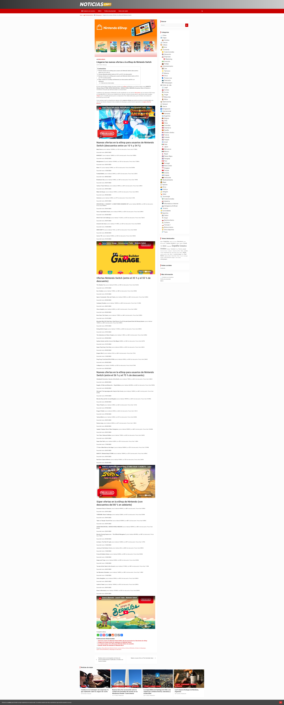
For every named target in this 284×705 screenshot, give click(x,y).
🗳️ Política (164, 189)
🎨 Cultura (163, 45)
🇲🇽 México (165, 151)
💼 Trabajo (165, 64)
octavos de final (163, 254)
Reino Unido (174, 255)
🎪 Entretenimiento (166, 66)
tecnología (185, 255)
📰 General (164, 104)
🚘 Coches (165, 90)
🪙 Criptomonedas (168, 52)
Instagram (170, 250)
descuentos (138, 92)
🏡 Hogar (165, 95)
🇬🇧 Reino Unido (167, 166)
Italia (182, 250)
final (177, 249)
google (184, 249)
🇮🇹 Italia (164, 144)
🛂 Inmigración (165, 109)
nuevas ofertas (121, 648)
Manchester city (167, 252)
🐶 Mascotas (166, 97)
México (181, 252)
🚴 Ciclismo (166, 222)
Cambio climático (171, 243)
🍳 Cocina (165, 92)
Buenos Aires (162, 243)
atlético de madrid (173, 241)
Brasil (184, 241)
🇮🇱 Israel (165, 142)
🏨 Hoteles (165, 40)
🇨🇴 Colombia (166, 125)
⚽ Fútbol (165, 215)
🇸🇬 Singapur (166, 168)
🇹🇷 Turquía (165, 170)
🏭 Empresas (166, 57)
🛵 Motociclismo (167, 227)
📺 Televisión (166, 80)
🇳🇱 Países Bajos (167, 156)
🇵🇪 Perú (164, 161)
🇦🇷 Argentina (166, 116)
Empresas (169, 246)
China (177, 243)
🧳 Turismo (164, 208)
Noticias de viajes (87, 667)
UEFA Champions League (169, 257)
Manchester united (175, 252)
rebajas (98, 95)
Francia (180, 249)
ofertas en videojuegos (140, 648)
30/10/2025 (177, 693)
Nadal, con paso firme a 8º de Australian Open (142, 658)
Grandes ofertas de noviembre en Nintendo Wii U (111, 645)
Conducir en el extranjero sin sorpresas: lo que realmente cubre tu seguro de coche (94, 690)
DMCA (99, 11)
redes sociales (168, 255)
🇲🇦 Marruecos (166, 149)
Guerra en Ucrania (163, 250)
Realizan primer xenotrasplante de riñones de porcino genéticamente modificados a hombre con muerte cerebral (110, 659)
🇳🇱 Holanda (165, 137)
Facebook (173, 249)
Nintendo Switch (113, 648)
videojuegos (163, 259)
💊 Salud (163, 194)
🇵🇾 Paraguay (166, 158)
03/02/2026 (84, 693)
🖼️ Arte (164, 47)
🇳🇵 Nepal (165, 154)
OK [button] (280, 702)
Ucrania (162, 257)
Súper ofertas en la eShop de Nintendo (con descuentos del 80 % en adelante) (117, 80)
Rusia (178, 255)
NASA (184, 252)
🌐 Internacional (165, 111)
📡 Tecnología (165, 196)
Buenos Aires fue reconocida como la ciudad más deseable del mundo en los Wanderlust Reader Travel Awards (125, 691)
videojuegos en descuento (115, 649)
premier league (177, 254)
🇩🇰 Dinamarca (166, 128)
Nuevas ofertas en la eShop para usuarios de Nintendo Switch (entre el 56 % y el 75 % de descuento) (119, 76)
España (175, 246)
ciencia (181, 243)
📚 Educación (166, 54)
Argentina (166, 241)
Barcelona (180, 241)
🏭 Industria (166, 201)
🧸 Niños (165, 99)
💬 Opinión (163, 185)
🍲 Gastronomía (165, 102)
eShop (124, 86)
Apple (161, 241)
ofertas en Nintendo (129, 648)
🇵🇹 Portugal (166, 163)
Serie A (181, 255)
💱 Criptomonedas (168, 199)
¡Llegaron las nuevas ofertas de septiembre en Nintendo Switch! (115, 642)
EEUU (164, 246)
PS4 (182, 254)
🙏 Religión (164, 192)
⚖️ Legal (165, 87)
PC (173, 254)
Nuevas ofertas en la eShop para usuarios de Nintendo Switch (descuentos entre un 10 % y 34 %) (118, 71)
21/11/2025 (115, 695)
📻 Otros (163, 187)
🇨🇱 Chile (164, 121)
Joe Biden (186, 250)
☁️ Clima (163, 35)
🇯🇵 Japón (165, 147)
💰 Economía (164, 49)
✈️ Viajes (163, 38)
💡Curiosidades (165, 211)
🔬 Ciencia (163, 42)
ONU (171, 254)
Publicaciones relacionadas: (107, 83)
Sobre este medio (123, 11)
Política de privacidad (110, 11)
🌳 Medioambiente (166, 180)
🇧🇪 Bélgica (165, 118)
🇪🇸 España (165, 130)
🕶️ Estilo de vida (165, 85)
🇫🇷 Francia (165, 135)
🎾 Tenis (165, 232)
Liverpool (162, 252)
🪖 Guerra (163, 106)
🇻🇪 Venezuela (166, 177)
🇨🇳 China (165, 123)
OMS (168, 254)
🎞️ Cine (164, 68)
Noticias (105, 64)
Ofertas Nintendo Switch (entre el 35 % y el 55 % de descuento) (115, 74)
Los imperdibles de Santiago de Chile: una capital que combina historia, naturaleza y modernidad (157, 691)
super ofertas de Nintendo (103, 649)
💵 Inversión (166, 61)
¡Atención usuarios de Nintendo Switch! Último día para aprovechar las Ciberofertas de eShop (122, 640)
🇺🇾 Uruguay (165, 175)
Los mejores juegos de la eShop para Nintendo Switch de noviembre (116, 644)
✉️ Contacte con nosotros (88, 11)
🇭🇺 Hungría (165, 140)
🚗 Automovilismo (168, 220)
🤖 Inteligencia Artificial (169, 206)
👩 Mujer (163, 182)
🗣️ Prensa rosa (167, 78)
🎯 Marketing (167, 59)
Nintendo (107, 648)
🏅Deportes (164, 213)
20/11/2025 (146, 695)
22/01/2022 (99, 64)
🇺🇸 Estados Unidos (168, 132)
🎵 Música (165, 73)
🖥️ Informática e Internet (170, 203)
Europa (168, 249)
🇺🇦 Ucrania (165, 173)
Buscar (186, 25)
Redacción (121, 695)
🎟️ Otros (165, 76)
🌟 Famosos (166, 71)
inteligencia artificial (176, 250)
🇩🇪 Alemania (166, 113)
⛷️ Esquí (165, 218)
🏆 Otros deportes (168, 230)
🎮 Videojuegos (101, 59)
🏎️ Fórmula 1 (166, 225)
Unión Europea (178, 257)
